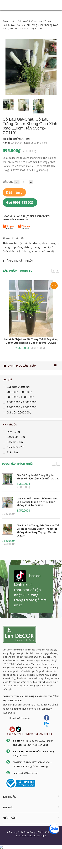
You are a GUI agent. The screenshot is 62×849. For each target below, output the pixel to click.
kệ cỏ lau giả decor (29, 251)
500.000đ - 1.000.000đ (20, 397)
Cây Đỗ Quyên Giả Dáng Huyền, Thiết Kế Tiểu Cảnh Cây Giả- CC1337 (38, 476)
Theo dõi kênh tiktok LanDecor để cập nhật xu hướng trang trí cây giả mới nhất (30, 590)
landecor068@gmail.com (25, 773)
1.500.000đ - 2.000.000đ (21, 407)
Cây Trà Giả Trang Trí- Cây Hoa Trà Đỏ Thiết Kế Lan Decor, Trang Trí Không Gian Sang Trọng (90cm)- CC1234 (38, 530)
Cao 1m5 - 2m (15, 447)
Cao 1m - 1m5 (15, 442)
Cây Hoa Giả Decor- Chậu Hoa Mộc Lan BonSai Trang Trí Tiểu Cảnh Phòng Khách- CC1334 (37, 502)
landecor (34, 243)
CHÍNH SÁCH (10, 818)
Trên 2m (12, 452)
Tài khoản (9, 796)
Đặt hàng (14, 192)
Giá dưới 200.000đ (18, 387)
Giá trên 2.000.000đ (18, 412)
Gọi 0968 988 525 (20, 202)
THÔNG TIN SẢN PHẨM (18, 261)
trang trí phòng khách (17, 247)
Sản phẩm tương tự (18, 270)
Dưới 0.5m (13, 432)
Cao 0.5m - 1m (15, 437)
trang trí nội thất (17, 243)
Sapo (43, 835)
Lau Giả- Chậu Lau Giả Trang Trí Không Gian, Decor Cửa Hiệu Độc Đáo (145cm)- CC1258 (31, 341)
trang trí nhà (41, 247)
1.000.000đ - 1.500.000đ (21, 402)
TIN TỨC (8, 807)
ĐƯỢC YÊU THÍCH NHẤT (18, 463)
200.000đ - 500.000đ (19, 392)
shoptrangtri (50, 243)
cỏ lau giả (48, 251)
